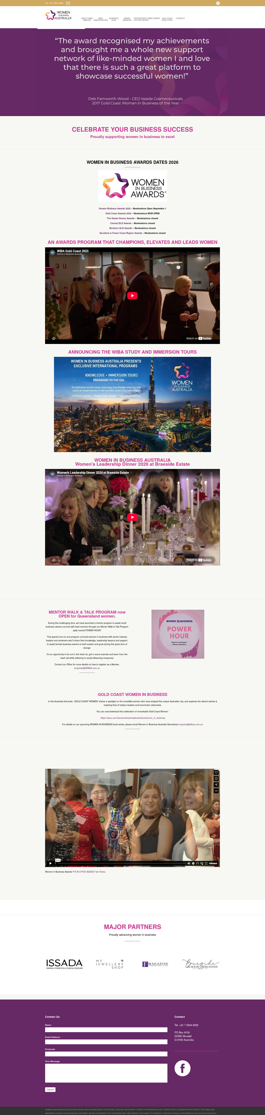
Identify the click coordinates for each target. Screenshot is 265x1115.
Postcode (50, 1049)
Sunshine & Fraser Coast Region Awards (121, 232)
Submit (50, 1089)
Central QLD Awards (120, 223)
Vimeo (102, 871)
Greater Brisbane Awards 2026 (115, 208)
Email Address (53, 1037)
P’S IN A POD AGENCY (84, 871)
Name (48, 1025)
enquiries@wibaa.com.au (190, 724)
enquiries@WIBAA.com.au (87, 668)
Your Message (52, 1061)
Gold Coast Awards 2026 (118, 213)
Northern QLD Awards (120, 228)
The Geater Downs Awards (121, 218)
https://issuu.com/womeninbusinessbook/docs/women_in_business (132, 717)
